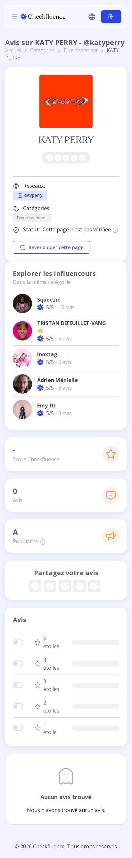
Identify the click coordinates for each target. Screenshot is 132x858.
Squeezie (49, 299)
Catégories (42, 50)
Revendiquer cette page (56, 247)
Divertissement (81, 50)
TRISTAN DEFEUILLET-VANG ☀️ (71, 327)
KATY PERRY (66, 140)
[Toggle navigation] (14, 16)
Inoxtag (47, 354)
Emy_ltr (46, 405)
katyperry (33, 195)
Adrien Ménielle (57, 380)
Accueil (13, 50)
